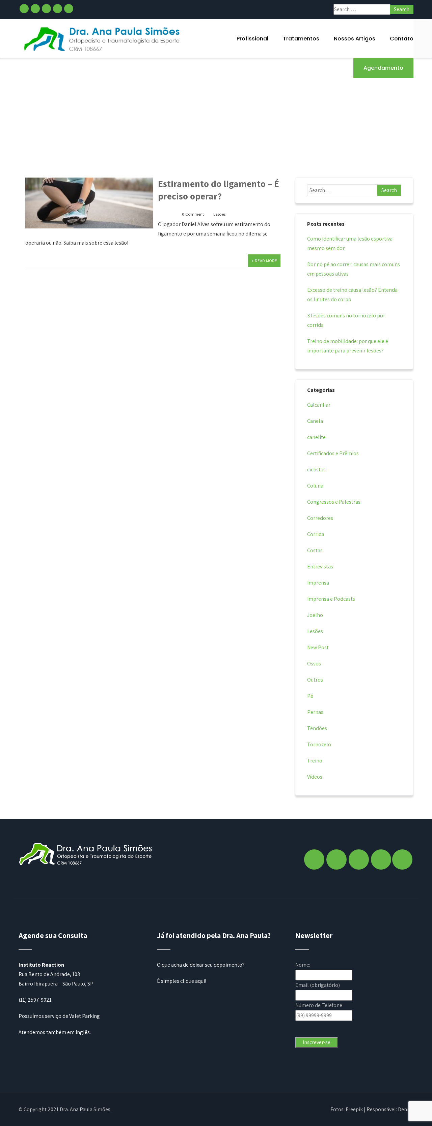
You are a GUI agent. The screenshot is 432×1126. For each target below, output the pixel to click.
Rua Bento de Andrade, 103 (49, 974)
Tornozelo (319, 744)
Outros (315, 679)
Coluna (315, 485)
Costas (315, 550)
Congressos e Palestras (333, 501)
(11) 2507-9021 (35, 999)
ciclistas (316, 469)
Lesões (219, 214)
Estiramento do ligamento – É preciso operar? (218, 189)
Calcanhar (318, 404)
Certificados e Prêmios (333, 453)
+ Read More (264, 260)
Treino (314, 760)
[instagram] (35, 8)
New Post (318, 647)
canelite (316, 437)
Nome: (302, 964)
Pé (310, 695)
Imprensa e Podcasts (331, 598)
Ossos (314, 663)
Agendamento (383, 68)
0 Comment (193, 214)
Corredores (320, 518)
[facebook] (24, 8)
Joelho (315, 615)
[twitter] (46, 8)
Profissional (252, 38)
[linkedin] (57, 8)
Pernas (315, 712)
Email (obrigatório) (317, 985)
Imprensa (318, 582)
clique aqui (192, 980)
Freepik (354, 1109)
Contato (401, 38)
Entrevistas (320, 566)
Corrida (315, 534)
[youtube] (68, 8)
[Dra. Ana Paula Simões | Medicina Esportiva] (102, 38)
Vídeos (314, 776)
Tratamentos (301, 38)
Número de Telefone (318, 1005)
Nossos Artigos (354, 38)
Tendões (317, 728)
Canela (315, 421)
